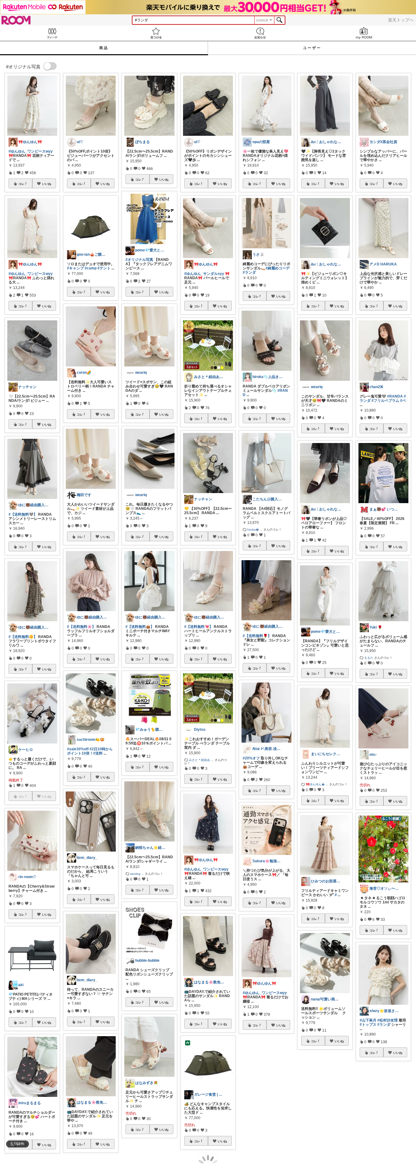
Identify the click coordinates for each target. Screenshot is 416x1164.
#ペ (403, 400)
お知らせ (260, 33)
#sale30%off (78, 749)
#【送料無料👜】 (139, 627)
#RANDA (395, 396)
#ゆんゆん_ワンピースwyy (31, 151)
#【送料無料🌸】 (81, 627)
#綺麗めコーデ (278, 268)
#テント (104, 268)
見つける (156, 33)
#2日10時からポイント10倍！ (90, 751)
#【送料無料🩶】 (23, 514)
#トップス (368, 1024)
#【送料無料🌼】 (23, 637)
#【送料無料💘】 (198, 627)
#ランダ (249, 272)
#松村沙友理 (387, 1020)
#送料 (98, 753)
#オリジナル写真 (139, 260)
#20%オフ (251, 758)
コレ (21, 183)
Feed (52, 33)
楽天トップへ (401, 19)
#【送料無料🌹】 (257, 636)
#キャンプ (75, 268)
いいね (46, 183)
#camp (91, 268)
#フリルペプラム (385, 400)
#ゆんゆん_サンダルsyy (204, 274)
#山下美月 (368, 1020)
